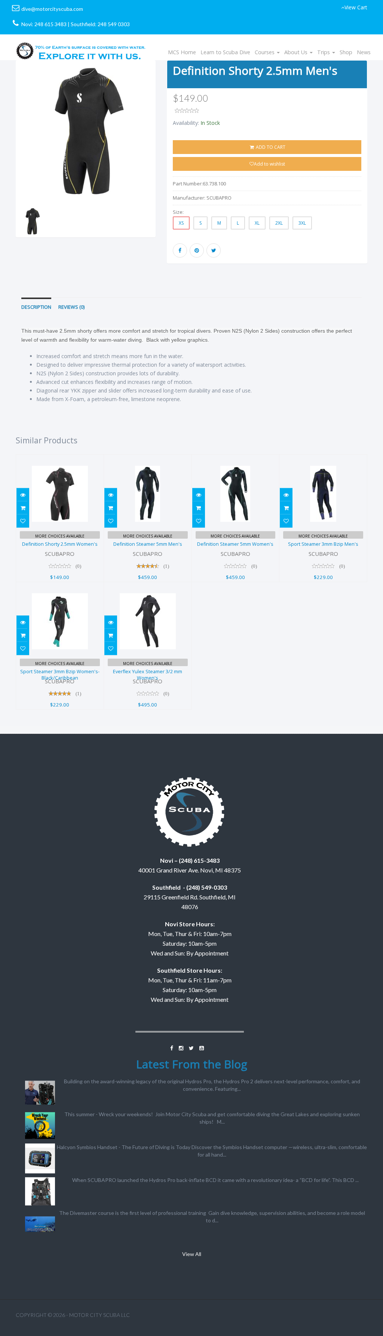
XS (181, 223)
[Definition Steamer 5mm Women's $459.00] (235, 458)
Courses (265, 52)
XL (257, 223)
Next (174, 158)
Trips (324, 52)
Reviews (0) (71, 307)
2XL (279, 223)
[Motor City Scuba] (81, 43)
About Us (296, 52)
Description (36, 307)
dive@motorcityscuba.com (52, 9)
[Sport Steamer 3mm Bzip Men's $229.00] (323, 458)
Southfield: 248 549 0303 (100, 24)
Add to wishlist (269, 164)
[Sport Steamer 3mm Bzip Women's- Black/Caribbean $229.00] (60, 586)
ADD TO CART (270, 147)
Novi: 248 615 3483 (44, 24)
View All (191, 1254)
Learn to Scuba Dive (225, 52)
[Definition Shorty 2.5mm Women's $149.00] (60, 458)
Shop (346, 52)
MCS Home (182, 52)
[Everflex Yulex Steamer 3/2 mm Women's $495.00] (148, 586)
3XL (302, 223)
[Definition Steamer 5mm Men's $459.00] (148, 458)
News (364, 52)
